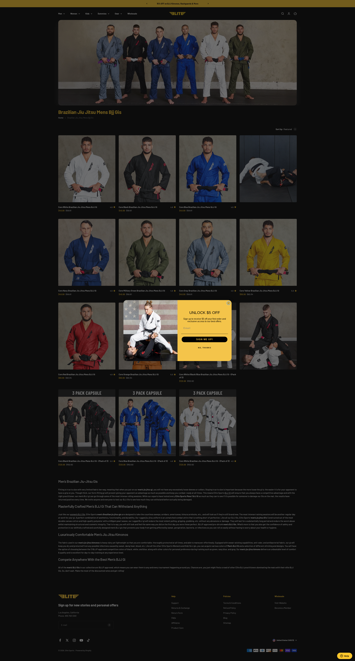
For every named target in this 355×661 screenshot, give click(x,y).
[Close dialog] (228, 303)
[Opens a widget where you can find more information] (344, 656)
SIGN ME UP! (204, 339)
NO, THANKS (204, 348)
